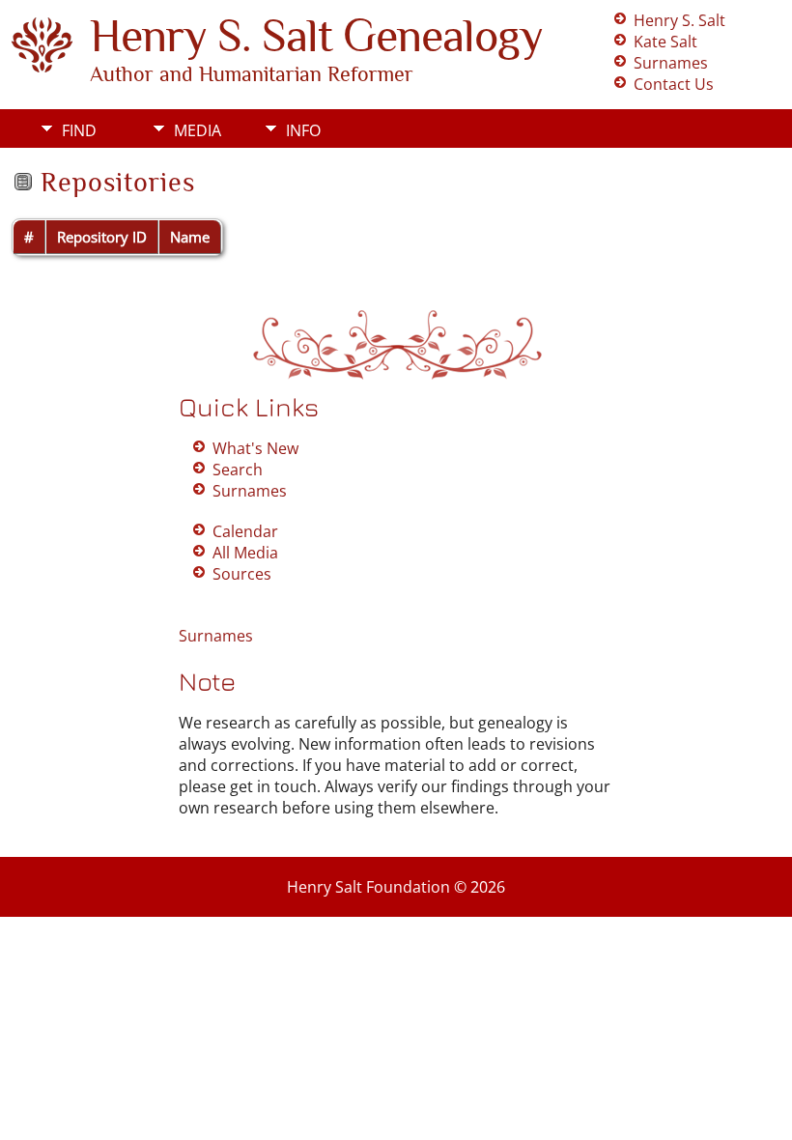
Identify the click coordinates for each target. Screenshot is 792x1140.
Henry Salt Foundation (368, 887)
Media (197, 130)
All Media (245, 552)
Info (303, 130)
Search (237, 469)
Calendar (245, 531)
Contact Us (674, 84)
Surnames (671, 62)
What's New (255, 448)
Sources (241, 573)
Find (79, 130)
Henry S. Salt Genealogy (316, 36)
